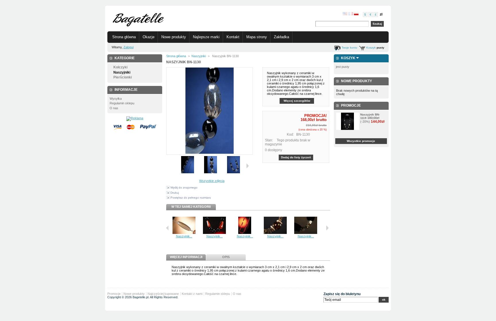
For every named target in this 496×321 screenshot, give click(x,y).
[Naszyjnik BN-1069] (214, 232)
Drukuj (174, 192)
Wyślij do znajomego (183, 187)
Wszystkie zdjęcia (211, 180)
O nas (114, 108)
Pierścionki (122, 77)
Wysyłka (116, 98)
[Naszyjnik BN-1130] (187, 172)
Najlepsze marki (206, 37)
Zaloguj (128, 47)
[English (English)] (345, 14)
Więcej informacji (186, 257)
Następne (247, 165)
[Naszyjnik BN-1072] (305, 232)
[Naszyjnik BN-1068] (184, 232)
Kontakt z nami (192, 293)
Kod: (290, 134)
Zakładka (281, 37)
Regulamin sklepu (122, 103)
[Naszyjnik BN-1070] (244, 232)
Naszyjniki (121, 72)
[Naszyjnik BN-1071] (275, 232)
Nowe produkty (173, 37)
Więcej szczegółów (297, 100)
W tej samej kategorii (191, 206)
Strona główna (124, 37)
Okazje (148, 37)
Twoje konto (349, 47)
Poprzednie (167, 227)
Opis (226, 257)
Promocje (351, 105)
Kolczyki (120, 67)
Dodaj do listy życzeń (296, 157)
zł (381, 14)
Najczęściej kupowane (163, 293)
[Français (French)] (350, 14)
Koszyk (371, 47)
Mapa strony (256, 37)
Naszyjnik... (184, 236)
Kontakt (232, 37)
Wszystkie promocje (361, 141)
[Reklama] (134, 118)
